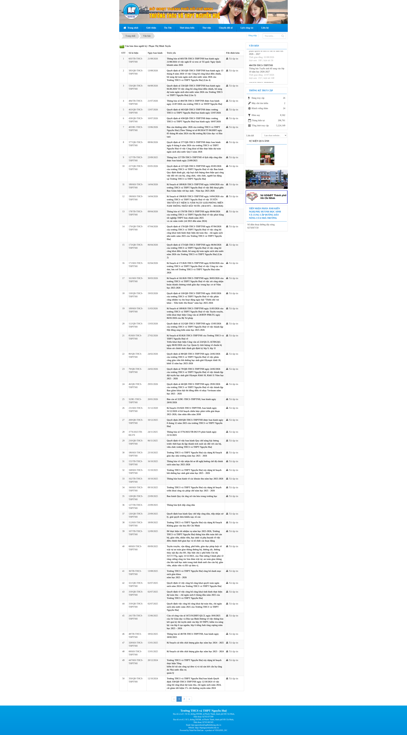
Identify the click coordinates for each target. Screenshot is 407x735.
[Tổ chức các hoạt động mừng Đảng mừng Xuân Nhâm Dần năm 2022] (269, 155)
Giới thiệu (151, 28)
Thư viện (206, 28)
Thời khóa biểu (187, 28)
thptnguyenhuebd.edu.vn (209, 728)
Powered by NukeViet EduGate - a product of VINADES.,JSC (203, 730)
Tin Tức (168, 28)
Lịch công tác (247, 28)
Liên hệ (265, 28)
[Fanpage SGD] (267, 197)
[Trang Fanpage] (267, 179)
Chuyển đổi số (226, 28)
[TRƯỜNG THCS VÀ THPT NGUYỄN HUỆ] (131, 11)
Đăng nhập (252, 35)
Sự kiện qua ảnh (259, 141)
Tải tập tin (233, 58)
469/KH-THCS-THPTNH (261, 66)
